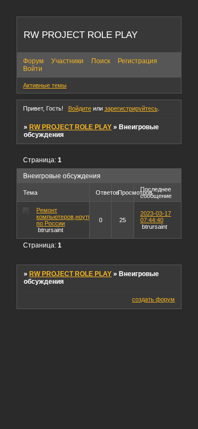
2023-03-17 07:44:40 (155, 216)
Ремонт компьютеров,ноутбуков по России (70, 217)
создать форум (153, 299)
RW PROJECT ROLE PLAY (70, 127)
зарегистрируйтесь (131, 108)
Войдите (79, 108)
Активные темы (45, 85)
